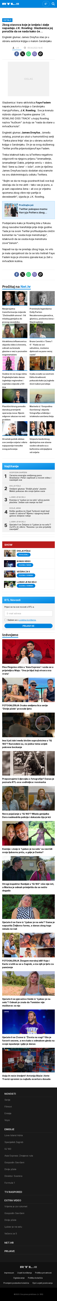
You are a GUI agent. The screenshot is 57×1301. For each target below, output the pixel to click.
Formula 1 (9, 1182)
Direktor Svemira (13, 1176)
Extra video (12, 1200)
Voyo (7, 1120)
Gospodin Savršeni (14, 1162)
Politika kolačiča (35, 1278)
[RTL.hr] (10, 4)
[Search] (53, 3)
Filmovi (8, 1106)
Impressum (9, 1273)
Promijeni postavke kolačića (16, 1283)
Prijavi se (28, 626)
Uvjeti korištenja (24, 1273)
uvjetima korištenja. (27, 620)
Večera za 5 (10, 1233)
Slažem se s (21, 620)
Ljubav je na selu (13, 1226)
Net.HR (9, 1242)
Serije (7, 1099)
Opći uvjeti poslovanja (42, 1283)
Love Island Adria (13, 1135)
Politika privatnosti (43, 1273)
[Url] (40, 53)
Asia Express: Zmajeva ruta (18, 1155)
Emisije (7, 1113)
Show (8, 544)
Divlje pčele (10, 1169)
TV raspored (13, 1192)
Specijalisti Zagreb (13, 1142)
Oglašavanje (19, 1278)
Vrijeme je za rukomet (15, 1206)
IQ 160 (7, 1149)
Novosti (10, 1093)
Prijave (9, 1251)
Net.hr (25, 287)
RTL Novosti (12, 600)
